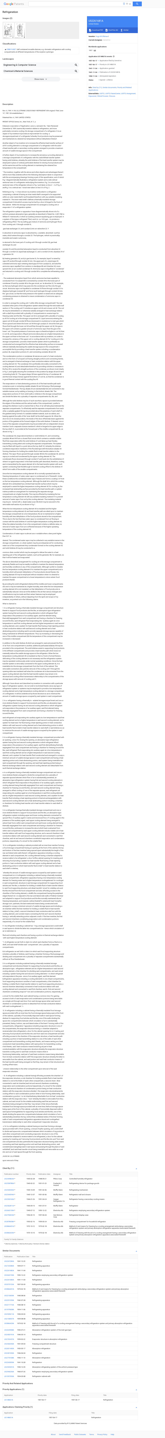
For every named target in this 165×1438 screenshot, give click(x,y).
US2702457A (9, 1339)
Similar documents (110, 87)
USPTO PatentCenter (112, 93)
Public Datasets (80, 1434)
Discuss (112, 96)
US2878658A (9, 1222)
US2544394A (9, 1195)
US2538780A (9, 1183)
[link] (40, 50)
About (53, 1434)
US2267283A (9, 1261)
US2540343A (9, 1190)
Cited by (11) (97, 87)
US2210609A (9, 1296)
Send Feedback (65, 1434)
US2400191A (9, 1335)
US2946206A (9, 1372)
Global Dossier (102, 96)
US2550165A (9, 1199)
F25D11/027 (11, 49)
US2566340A (9, 1344)
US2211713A (9, 1305)
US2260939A (9, 1362)
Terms (91, 1434)
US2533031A (9, 1367)
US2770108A (9, 1358)
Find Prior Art (113, 30)
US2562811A (9, 1206)
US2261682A (9, 1270)
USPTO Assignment (128, 93)
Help (112, 1434)
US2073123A (9, 1284)
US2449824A (9, 1179)
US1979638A (9, 1309)
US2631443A (9, 1348)
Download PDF (97, 30)
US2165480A (9, 1266)
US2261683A (9, 1280)
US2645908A (9, 1330)
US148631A (8, 1400)
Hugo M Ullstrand (102, 36)
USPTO (102, 93)
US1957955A (9, 1376)
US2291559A (9, 1300)
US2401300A (9, 1353)
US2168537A (9, 1319)
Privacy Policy (102, 1434)
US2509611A (9, 1314)
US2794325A (9, 1215)
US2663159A (9, 1210)
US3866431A (9, 1226)
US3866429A (9, 1233)
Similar (126, 30)
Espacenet (92, 96)
